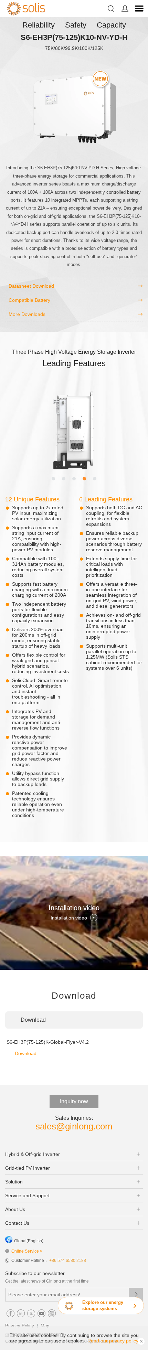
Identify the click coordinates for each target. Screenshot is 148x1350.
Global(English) (28, 1241)
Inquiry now (74, 1101)
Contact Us (17, 1223)
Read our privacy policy (112, 1340)
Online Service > (26, 1251)
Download (25, 1053)
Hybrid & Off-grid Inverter (32, 1154)
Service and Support (27, 1195)
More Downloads (27, 314)
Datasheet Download (31, 286)
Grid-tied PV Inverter (27, 1168)
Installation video (69, 918)
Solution (14, 1181)
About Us (15, 1209)
